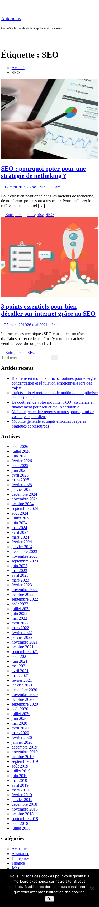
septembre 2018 (25, 818)
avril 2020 (20, 728)
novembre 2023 (25, 556)
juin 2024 (19, 523)
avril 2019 (20, 785)
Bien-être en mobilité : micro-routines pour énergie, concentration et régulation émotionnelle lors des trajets (54, 383)
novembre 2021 (25, 642)
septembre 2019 (25, 761)
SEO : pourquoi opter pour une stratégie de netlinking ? (43, 172)
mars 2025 (20, 480)
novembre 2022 (25, 589)
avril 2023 (20, 575)
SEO (50, 214)
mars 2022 (20, 628)
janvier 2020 (22, 742)
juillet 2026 (21, 451)
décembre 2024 (24, 494)
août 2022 (20, 604)
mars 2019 (20, 790)
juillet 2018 (21, 828)
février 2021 (22, 680)
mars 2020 (20, 732)
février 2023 (22, 585)
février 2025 (22, 484)
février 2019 (22, 794)
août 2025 (20, 465)
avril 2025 (20, 475)
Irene (56, 325)
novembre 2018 (25, 809)
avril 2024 (20, 532)
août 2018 (20, 823)
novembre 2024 (25, 499)
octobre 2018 (23, 814)
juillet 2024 (21, 518)
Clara (55, 187)
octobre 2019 (23, 756)
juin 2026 (19, 456)
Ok (49, 899)
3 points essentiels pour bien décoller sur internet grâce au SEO (48, 310)
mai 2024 (19, 527)
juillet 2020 (21, 713)
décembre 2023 (24, 551)
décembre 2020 (24, 690)
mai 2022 (19, 618)
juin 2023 (19, 565)
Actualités (20, 849)
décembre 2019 (24, 747)
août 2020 (20, 709)
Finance (18, 863)
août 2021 (20, 656)
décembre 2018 (24, 804)
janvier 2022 (22, 637)
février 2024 (22, 542)
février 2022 (22, 632)
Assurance (20, 853)
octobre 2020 (23, 699)
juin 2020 (19, 718)
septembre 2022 (25, 599)
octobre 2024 (23, 503)
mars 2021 (20, 675)
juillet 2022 (21, 608)
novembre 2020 (25, 694)
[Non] (92, 888)
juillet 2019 (21, 771)
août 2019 (20, 766)
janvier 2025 (22, 489)
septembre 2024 (25, 508)
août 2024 (20, 513)
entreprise (35, 214)
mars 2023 (20, 580)
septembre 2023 (25, 561)
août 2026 (20, 446)
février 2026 (22, 461)
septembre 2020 (25, 704)
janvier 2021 (22, 685)
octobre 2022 (23, 594)
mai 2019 (19, 780)
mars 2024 (20, 537)
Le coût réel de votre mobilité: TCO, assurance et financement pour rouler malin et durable (52, 404)
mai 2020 (19, 723)
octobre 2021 (23, 647)
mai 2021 (19, 666)
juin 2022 (19, 613)
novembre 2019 (25, 752)
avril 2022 (20, 623)
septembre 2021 (25, 651)
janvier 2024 (22, 546)
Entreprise (13, 214)
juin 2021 (19, 661)
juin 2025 (19, 470)
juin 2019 (19, 775)
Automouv (11, 18)
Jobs (15, 868)
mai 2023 (19, 570)
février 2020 (22, 737)
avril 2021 (20, 670)
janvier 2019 (22, 799)
